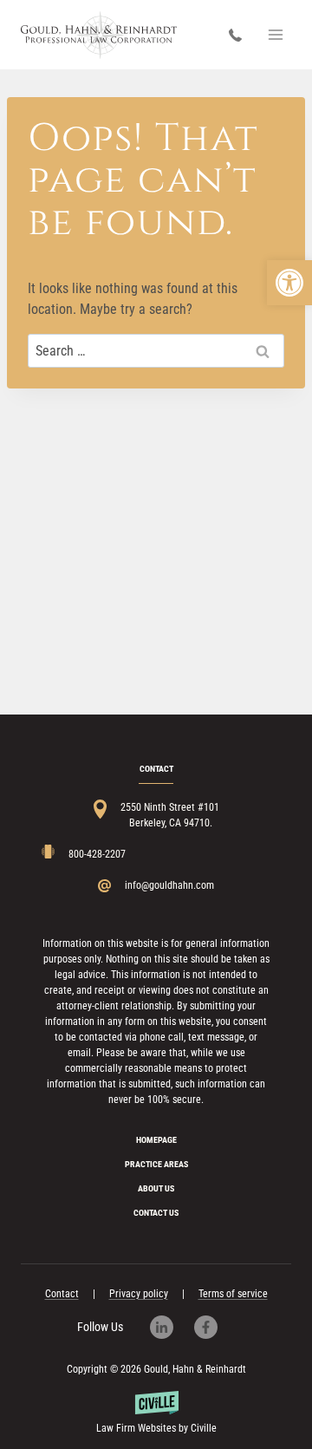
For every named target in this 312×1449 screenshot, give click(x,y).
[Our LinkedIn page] (170, 1327)
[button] (289, 282)
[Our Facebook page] (214, 1327)
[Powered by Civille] (156, 1413)
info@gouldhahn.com (169, 885)
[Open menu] (275, 34)
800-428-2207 (239, 35)
